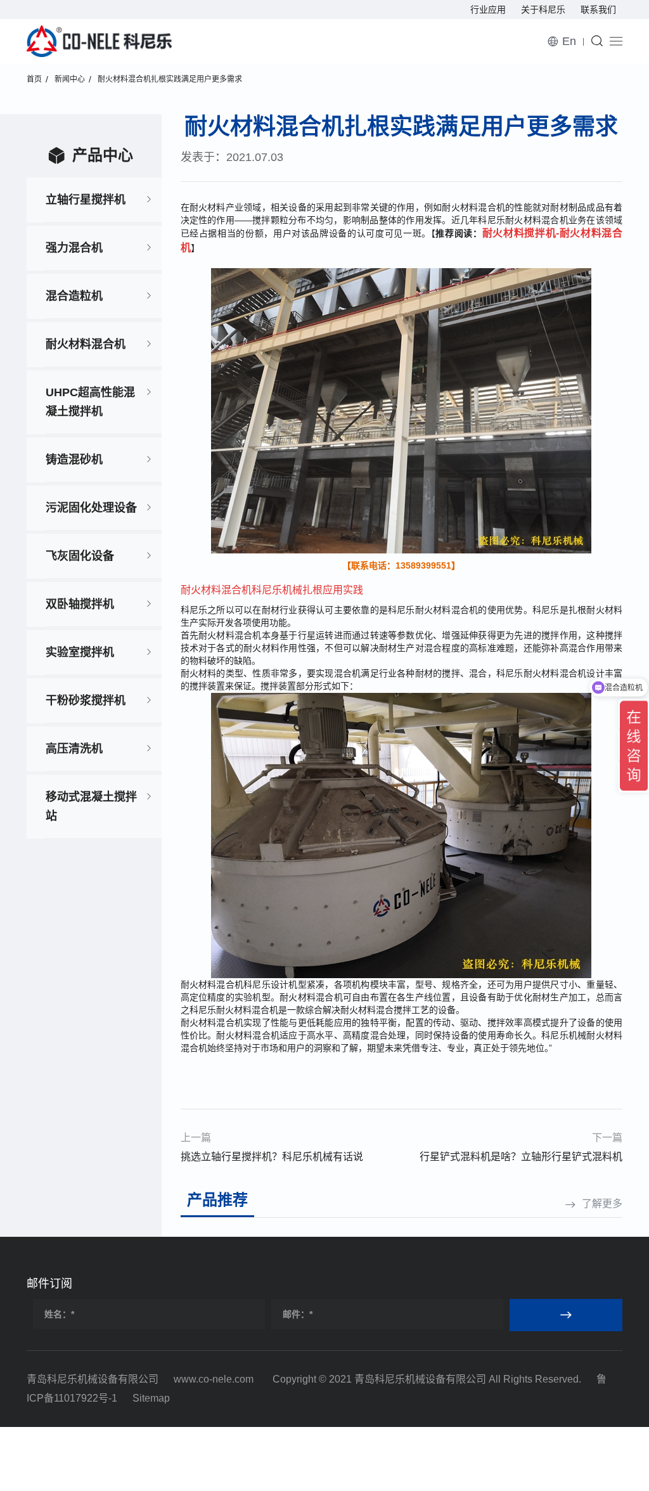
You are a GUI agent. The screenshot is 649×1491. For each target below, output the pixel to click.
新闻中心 (70, 79)
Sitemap (151, 1398)
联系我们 (598, 9)
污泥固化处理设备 (91, 507)
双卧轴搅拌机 (80, 604)
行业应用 (488, 9)
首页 (34, 79)
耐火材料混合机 (85, 344)
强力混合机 (74, 248)
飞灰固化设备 (80, 556)
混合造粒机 (74, 296)
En (569, 41)
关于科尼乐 (543, 9)
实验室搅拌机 (80, 652)
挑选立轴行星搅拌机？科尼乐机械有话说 (272, 1156)
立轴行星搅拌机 (85, 199)
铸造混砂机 (74, 459)
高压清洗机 (74, 748)
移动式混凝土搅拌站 (91, 806)
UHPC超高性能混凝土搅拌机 (90, 402)
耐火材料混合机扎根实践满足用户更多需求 (170, 79)
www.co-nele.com (214, 1379)
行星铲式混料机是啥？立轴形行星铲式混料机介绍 (521, 1158)
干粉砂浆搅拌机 (85, 700)
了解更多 (602, 1203)
